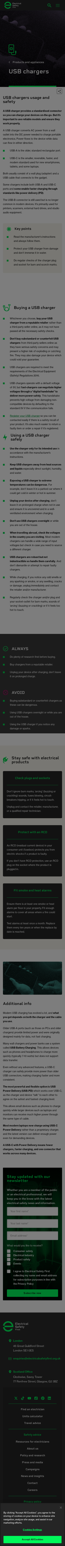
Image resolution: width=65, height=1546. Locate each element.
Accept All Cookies (32, 1539)
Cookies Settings (32, 1529)
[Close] (61, 1507)
